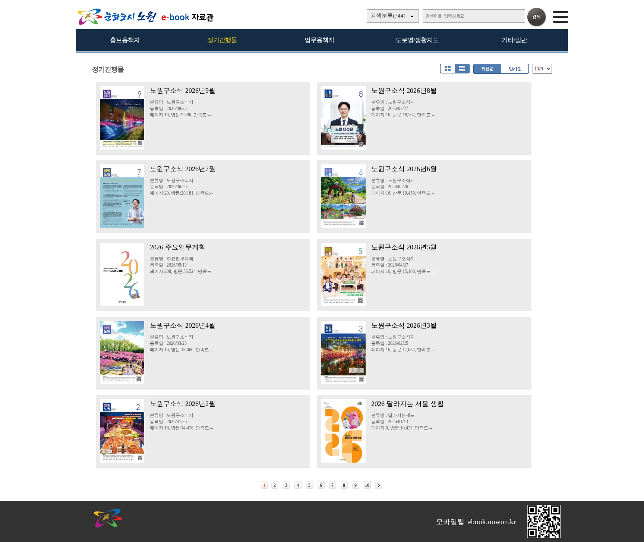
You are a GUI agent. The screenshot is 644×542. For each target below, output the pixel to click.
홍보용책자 (125, 40)
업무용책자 (319, 40)
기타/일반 (514, 40)
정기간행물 (222, 40)
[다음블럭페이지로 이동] (378, 485)
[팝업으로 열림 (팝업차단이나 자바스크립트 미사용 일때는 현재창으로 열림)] (544, 536)
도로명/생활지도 (417, 40)
